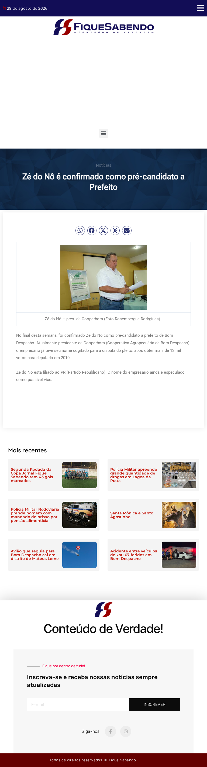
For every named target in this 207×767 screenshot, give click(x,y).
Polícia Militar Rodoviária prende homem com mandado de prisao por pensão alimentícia (35, 515)
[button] (103, 133)
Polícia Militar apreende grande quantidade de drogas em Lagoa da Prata (133, 475)
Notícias (103, 165)
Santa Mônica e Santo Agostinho (131, 515)
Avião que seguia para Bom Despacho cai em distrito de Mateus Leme (35, 555)
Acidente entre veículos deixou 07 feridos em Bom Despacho (133, 555)
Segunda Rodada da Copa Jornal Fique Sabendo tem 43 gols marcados (32, 475)
